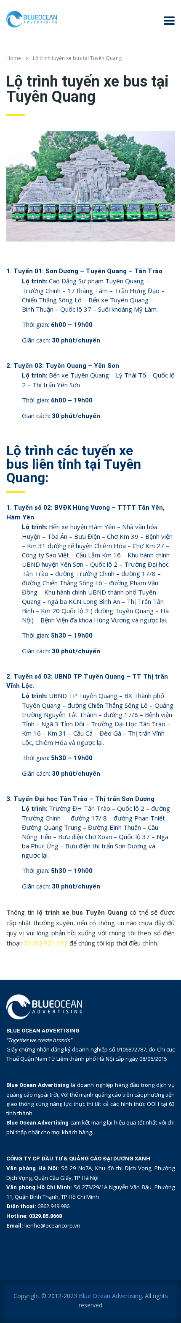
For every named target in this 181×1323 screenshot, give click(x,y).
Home (13, 58)
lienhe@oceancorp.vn (52, 1225)
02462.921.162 (46, 943)
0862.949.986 (53, 1206)
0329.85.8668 (45, 1216)
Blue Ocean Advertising (110, 1296)
